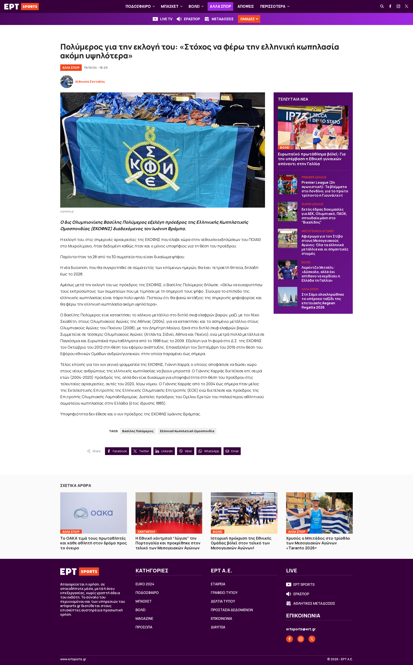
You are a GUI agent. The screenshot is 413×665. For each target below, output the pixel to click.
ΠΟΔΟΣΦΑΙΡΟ (138, 6)
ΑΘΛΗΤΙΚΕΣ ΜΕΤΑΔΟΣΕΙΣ (314, 603)
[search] (382, 6)
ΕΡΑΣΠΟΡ (192, 19)
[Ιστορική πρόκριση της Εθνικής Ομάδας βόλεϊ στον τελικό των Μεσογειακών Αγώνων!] (244, 513)
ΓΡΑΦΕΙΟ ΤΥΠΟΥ (224, 592)
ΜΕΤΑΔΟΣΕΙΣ (223, 19)
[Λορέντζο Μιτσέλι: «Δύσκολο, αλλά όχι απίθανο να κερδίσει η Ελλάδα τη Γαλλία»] (287, 269)
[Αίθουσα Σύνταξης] (66, 81)
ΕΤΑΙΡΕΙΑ (218, 584)
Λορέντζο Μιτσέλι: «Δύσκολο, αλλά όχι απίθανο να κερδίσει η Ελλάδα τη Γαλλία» (321, 274)
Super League (312, 204)
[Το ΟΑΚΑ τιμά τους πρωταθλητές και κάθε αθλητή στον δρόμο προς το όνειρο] (93, 513)
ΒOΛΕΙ (194, 6)
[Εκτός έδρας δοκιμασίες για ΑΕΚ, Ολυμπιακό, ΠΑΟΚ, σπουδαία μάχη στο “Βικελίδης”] (287, 211)
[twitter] (407, 6)
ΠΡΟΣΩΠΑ (144, 627)
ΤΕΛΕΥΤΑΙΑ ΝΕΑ (293, 99)
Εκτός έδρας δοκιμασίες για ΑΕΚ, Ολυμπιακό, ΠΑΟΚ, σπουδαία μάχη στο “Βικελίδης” (324, 216)
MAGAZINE (144, 618)
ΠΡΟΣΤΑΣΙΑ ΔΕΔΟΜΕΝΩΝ (232, 610)
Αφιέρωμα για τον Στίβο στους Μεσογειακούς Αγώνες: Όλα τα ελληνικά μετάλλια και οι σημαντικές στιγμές (325, 245)
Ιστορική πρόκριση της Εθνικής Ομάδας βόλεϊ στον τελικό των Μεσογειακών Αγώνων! (241, 543)
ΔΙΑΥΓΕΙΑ (218, 627)
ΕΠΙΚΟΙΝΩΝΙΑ (221, 618)
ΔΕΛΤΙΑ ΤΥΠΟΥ (223, 601)
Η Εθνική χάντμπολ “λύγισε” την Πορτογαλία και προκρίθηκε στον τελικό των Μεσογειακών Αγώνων (168, 543)
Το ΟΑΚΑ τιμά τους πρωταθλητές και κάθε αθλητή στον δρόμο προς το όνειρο (93, 543)
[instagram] (399, 6)
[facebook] (390, 6)
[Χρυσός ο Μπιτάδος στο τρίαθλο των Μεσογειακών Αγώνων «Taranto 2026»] (319, 513)
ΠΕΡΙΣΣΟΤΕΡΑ (272, 6)
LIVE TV (166, 19)
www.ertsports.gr (73, 659)
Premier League (314, 177)
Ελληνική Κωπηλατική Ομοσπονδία (187, 431)
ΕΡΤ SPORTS (303, 584)
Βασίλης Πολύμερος (138, 431)
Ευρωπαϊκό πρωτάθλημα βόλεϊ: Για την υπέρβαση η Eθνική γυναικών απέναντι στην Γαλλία (312, 158)
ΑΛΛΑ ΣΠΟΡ (220, 6)
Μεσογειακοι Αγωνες (318, 231)
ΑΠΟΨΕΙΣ (245, 6)
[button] (154, 6)
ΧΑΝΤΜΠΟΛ (146, 532)
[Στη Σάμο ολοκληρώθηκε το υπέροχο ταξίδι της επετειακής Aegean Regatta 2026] (287, 296)
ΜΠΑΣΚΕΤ (170, 6)
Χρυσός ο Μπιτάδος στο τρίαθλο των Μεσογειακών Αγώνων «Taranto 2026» (318, 543)
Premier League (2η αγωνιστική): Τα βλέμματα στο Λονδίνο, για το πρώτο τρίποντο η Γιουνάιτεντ (325, 189)
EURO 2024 (145, 584)
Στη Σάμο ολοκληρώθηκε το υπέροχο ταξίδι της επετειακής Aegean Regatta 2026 (323, 301)
